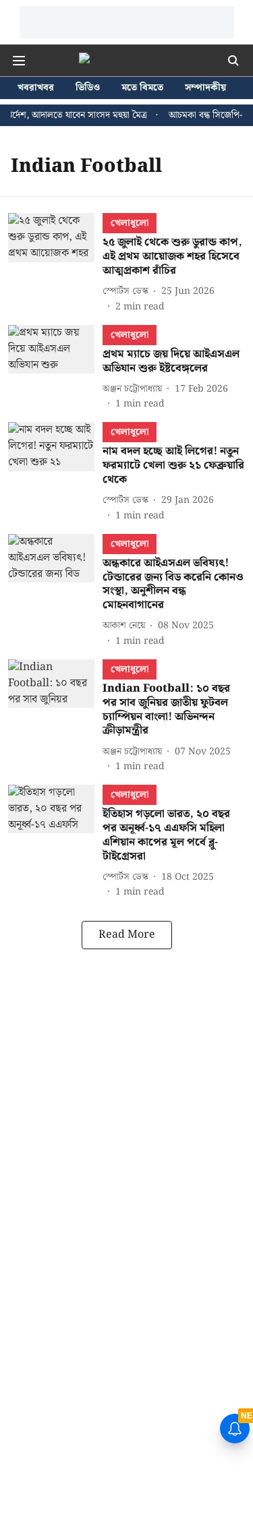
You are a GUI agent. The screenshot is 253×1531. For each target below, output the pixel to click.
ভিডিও (88, 88)
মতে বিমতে (142, 88)
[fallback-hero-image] (55, 263)
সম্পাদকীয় (205, 88)
